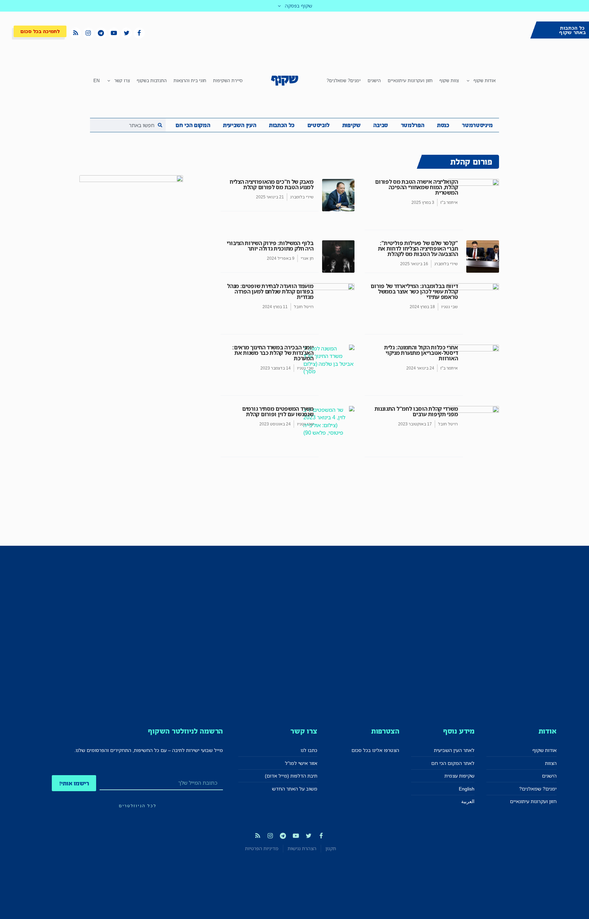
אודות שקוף (484, 80)
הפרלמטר (412, 125)
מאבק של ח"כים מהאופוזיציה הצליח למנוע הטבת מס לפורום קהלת (272, 184)
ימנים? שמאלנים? (344, 80)
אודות (548, 731)
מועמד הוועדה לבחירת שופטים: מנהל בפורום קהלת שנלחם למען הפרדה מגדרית (270, 291)
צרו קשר (122, 80)
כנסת (443, 125)
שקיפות (351, 125)
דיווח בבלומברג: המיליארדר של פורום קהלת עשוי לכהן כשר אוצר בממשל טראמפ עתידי (414, 291)
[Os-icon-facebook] (139, 33)
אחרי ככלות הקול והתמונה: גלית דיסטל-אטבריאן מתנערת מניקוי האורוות (421, 353)
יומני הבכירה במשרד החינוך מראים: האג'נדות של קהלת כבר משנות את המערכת (272, 353)
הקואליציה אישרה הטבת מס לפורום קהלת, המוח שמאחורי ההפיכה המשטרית (416, 187)
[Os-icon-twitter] (126, 33)
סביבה (380, 125)
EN (96, 80)
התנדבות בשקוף (152, 80)
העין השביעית (239, 125)
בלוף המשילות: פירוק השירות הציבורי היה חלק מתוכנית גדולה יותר (270, 245)
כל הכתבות (281, 125)
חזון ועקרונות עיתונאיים (410, 80)
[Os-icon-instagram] (88, 33)
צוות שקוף (449, 80)
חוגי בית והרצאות (189, 80)
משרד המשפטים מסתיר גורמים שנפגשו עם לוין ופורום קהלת (278, 411)
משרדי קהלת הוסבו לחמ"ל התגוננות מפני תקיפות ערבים (416, 411)
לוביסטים (318, 125)
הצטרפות (385, 731)
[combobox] (128, 125)
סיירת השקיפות (228, 80)
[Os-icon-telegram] (100, 33)
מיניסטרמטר (477, 125)
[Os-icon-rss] (75, 33)
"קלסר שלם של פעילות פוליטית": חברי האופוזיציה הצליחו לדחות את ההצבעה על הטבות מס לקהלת (418, 248)
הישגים (374, 80)
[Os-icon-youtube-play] (113, 33)
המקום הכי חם (193, 125)
